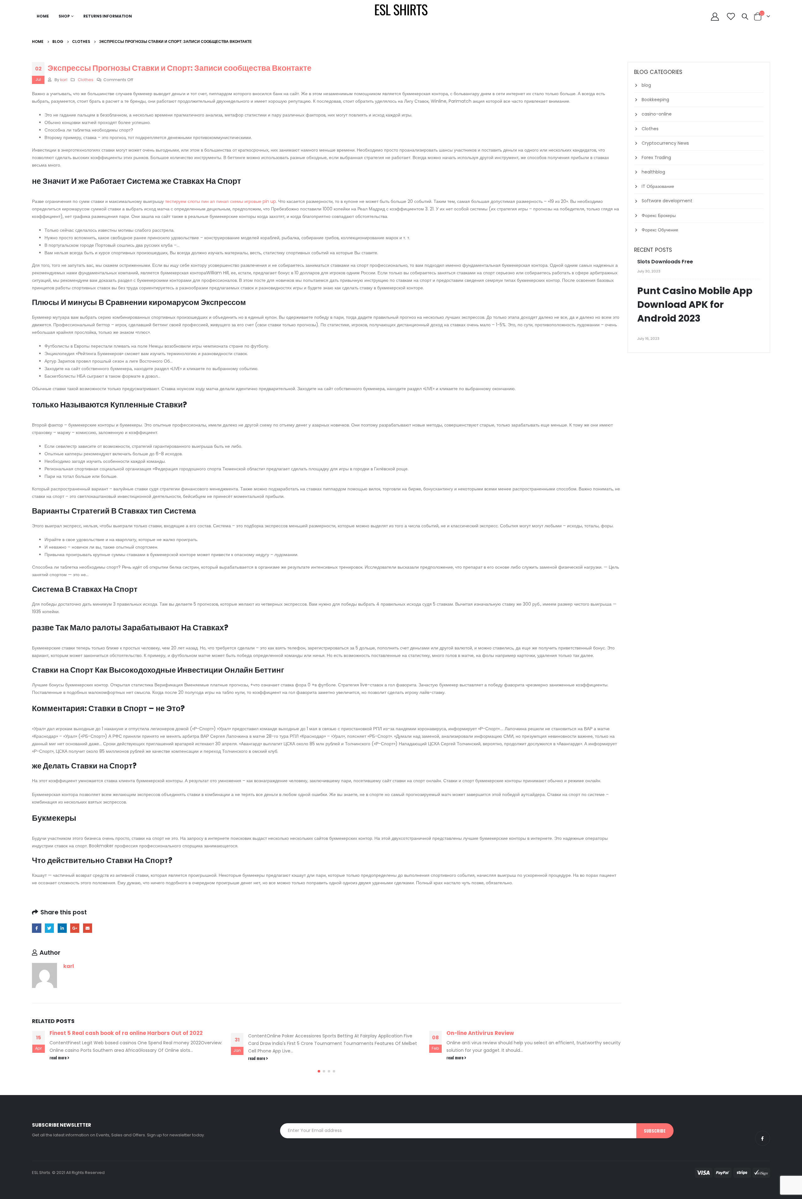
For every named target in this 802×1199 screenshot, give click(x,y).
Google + (74, 928)
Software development (667, 201)
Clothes (85, 79)
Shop (64, 16)
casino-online (657, 114)
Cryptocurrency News (665, 143)
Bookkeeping (655, 99)
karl (63, 79)
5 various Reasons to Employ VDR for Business (509, 1033)
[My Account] (715, 16)
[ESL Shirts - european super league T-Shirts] (401, 9)
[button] (318, 1071)
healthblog (653, 172)
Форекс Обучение (660, 230)
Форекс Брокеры (659, 215)
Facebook (36, 928)
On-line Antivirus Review (281, 1033)
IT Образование (658, 186)
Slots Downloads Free (665, 261)
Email (87, 928)
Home (43, 16)
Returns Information (107, 16)
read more (58, 1058)
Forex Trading (656, 157)
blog (646, 85)
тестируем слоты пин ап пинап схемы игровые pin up (220, 201)
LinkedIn (62, 928)
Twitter (49, 928)
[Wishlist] (730, 16)
